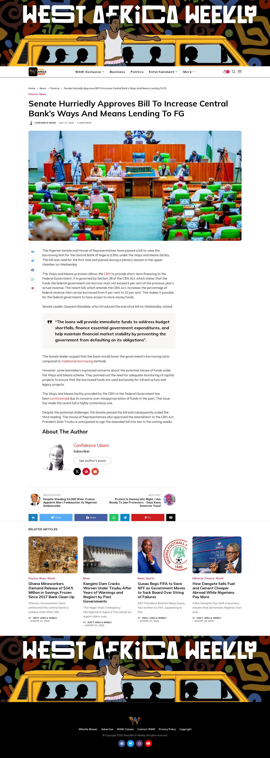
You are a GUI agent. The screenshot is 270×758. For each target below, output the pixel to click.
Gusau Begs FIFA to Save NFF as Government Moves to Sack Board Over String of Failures (161, 590)
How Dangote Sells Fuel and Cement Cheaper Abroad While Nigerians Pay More (213, 590)
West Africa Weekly (45, 618)
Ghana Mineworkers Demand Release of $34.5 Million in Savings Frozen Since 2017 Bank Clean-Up (51, 590)
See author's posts (92, 461)
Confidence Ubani (45, 123)
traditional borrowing (77, 361)
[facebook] (121, 743)
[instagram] (139, 743)
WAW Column (125, 729)
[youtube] (148, 743)
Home (31, 88)
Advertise (107, 729)
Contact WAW (146, 729)
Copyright (185, 729)
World (51, 578)
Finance (55, 88)
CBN (107, 274)
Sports (150, 578)
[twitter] (130, 743)
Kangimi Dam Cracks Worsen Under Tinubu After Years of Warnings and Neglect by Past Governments (107, 592)
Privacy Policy (167, 729)
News (43, 88)
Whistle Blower (88, 729)
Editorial (197, 578)
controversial (59, 398)
